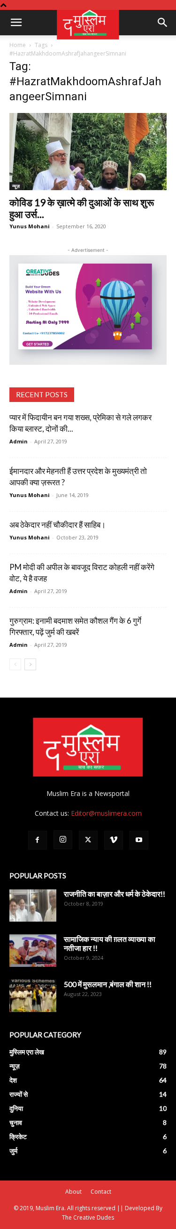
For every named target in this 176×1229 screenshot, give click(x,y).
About (73, 1192)
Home (17, 45)
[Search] (163, 22)
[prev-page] (15, 664)
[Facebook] (37, 840)
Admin (18, 441)
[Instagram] (63, 839)
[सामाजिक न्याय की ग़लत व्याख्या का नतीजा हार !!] (32, 950)
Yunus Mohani (29, 226)
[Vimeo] (113, 840)
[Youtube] (139, 840)
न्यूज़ (16, 186)
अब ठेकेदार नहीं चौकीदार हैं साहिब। (57, 525)
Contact (101, 1192)
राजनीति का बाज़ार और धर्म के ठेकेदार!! (114, 893)
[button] (16, 22)
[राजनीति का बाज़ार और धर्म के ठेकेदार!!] (32, 905)
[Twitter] (88, 840)
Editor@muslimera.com (106, 813)
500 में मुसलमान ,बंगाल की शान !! (108, 984)
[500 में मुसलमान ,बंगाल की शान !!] (32, 996)
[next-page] (30, 664)
